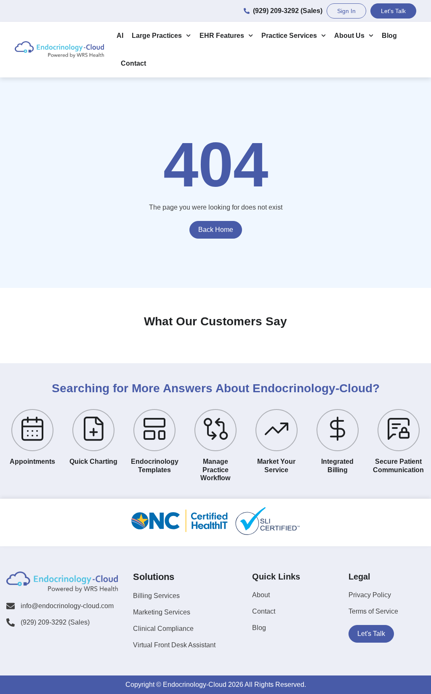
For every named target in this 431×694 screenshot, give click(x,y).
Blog (389, 35)
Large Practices (157, 35)
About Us (349, 35)
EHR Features (222, 35)
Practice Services (289, 35)
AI (120, 35)
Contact (133, 63)
